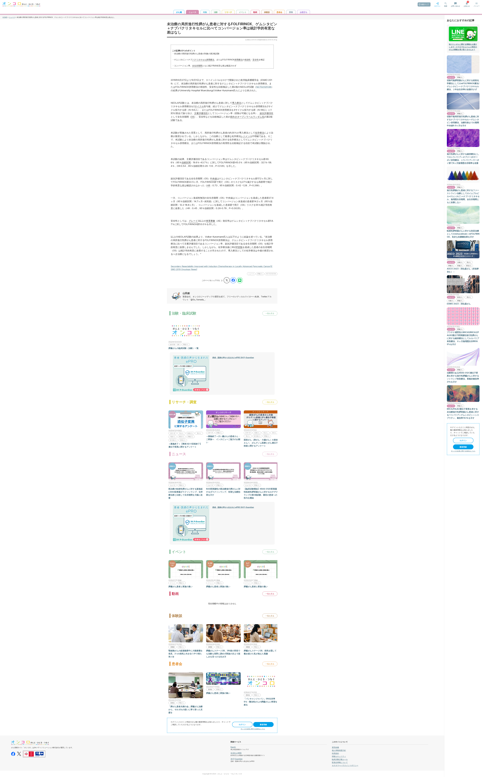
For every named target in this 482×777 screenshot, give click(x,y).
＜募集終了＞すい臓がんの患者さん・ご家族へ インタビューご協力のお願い (223, 439)
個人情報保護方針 (339, 750)
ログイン (242, 724)
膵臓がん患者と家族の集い (180, 586)
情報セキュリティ (339, 756)
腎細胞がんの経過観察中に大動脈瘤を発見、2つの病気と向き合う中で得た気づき (185, 653)
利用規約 (335, 753)
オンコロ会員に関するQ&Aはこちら (253, 729)
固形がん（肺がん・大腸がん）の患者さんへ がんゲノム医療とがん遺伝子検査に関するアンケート (261, 443)
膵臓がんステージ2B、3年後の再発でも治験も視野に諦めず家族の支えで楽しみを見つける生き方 (223, 653)
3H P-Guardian (237, 759)
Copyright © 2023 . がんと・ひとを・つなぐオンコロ (222, 774)
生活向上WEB (236, 753)
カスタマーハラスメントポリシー (345, 765)
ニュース (12, 17)
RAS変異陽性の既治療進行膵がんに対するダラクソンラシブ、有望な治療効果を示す (223, 492)
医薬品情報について (340, 762)
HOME (5, 17)
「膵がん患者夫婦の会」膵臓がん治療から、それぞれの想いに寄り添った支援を (185, 709)
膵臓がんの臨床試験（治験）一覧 (183, 348)
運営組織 (335, 747)
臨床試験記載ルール (340, 759)
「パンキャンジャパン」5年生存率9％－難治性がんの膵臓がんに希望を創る (260, 701)
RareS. (233, 747)
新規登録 (263, 724)
